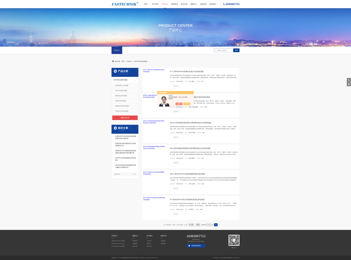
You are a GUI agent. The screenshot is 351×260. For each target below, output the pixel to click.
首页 (145, 4)
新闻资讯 (174, 4)
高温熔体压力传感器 (121, 85)
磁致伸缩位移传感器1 (122, 106)
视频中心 (193, 4)
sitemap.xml (236, 257)
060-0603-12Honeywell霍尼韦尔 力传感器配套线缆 (119, 243)
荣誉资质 (149, 246)
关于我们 (155, 4)
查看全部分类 (125, 118)
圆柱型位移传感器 (121, 95)
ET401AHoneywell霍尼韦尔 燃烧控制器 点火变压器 (119, 246)
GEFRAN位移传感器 (140, 61)
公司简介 (149, 241)
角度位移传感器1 (120, 101)
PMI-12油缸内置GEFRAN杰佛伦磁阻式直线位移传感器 (190, 97)
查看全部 (117, 174)
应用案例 (135, 243)
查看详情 (175, 86)
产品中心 (165, 4)
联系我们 (213, 4)
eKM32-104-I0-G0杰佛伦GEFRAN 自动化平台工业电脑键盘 (119, 241)
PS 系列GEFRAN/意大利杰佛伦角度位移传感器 (187, 199)
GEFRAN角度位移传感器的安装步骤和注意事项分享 (125, 166)
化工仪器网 (223, 257)
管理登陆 (229, 257)
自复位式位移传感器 (121, 111)
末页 (198, 225)
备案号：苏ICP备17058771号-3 (149, 257)
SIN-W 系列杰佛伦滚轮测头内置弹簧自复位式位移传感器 (190, 123)
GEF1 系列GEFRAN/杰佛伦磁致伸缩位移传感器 (187, 174)
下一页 (191, 225)
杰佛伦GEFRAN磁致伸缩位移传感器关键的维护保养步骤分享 (125, 152)
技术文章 (184, 4)
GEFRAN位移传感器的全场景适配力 (125, 159)
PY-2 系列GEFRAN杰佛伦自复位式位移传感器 (187, 71)
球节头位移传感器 (121, 90)
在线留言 (203, 4)
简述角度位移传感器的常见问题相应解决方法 (125, 144)
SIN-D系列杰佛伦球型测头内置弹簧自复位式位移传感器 (190, 148)
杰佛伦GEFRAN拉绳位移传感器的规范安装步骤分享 (125, 137)
